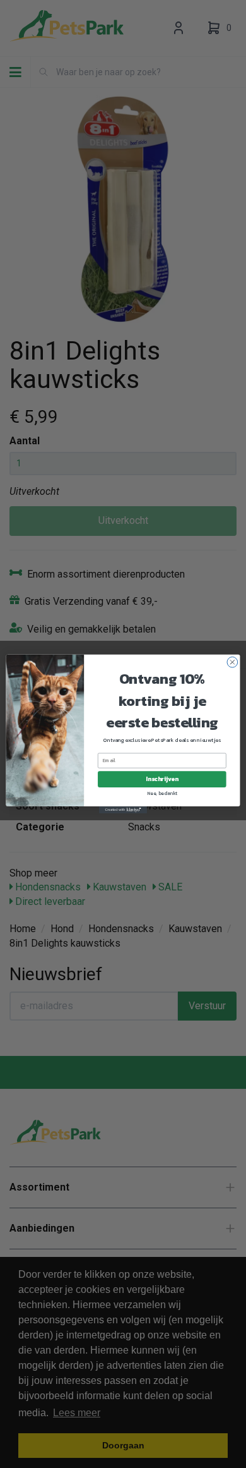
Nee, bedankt (162, 792)
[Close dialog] (232, 662)
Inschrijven (162, 779)
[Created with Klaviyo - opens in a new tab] (123, 809)
